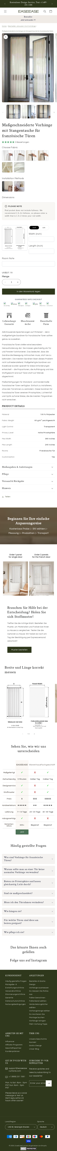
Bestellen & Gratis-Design (37, 982)
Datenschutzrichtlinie (15, 1001)
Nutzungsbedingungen (15, 1004)
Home (4, 26)
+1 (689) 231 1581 (17, 1077)
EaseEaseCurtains (21, 1145)
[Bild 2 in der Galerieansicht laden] (28, 112)
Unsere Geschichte (38, 1039)
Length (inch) (36, 246)
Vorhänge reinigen (37, 1021)
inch (34, 228)
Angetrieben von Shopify (38, 1145)
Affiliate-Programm (14, 1045)
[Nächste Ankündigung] (52, 4)
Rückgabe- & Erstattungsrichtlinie (14, 986)
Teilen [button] (7, 497)
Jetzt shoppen (22, 832)
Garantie (9, 998)
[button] (5, 11)
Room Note (8, 258)
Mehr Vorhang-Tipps (38, 1024)
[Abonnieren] (49, 1083)
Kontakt (32, 1042)
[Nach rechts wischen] (54, 112)
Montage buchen (36, 1017)
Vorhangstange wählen (39, 1011)
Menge (5, 276)
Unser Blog (34, 1049)
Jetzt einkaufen (27, 20)
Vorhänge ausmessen (39, 988)
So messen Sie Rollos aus (39, 992)
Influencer (9, 1041)
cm (44, 228)
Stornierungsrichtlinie (15, 994)
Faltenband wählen (37, 1001)
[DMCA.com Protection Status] (29, 1149)
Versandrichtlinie (13, 991)
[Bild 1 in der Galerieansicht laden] (13, 112)
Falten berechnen (37, 998)
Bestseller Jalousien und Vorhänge (22, 26)
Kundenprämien (12, 1051)
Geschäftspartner (13, 1048)
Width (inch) (35, 234)
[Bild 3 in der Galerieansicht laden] (43, 112)
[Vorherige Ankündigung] (5, 4)
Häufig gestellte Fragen (16, 981)
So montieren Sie (37, 1014)
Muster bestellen (19, 650)
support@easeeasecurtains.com (18, 1069)
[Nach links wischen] (3, 112)
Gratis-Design (35, 1045)
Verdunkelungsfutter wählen (38, 1005)
